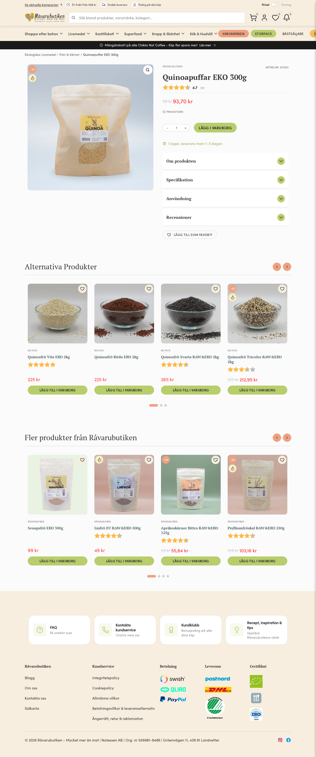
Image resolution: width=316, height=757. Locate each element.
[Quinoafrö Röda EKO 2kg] (124, 315)
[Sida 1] (153, 405)
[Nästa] (287, 267)
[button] (147, 70)
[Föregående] (277, 267)
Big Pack (32, 350)
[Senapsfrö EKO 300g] (57, 486)
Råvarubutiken (173, 66)
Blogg (30, 677)
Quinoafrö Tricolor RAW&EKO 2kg (255, 359)
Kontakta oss (35, 698)
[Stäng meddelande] (214, 45)
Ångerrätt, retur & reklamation (117, 718)
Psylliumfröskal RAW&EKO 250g (256, 528)
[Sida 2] (161, 405)
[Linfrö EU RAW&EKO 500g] (124, 486)
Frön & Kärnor (69, 54)
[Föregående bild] (101, 486)
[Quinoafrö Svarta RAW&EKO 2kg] (191, 315)
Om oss (31, 687)
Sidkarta (32, 708)
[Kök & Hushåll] (216, 33)
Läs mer (205, 45)
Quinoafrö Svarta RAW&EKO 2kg (190, 356)
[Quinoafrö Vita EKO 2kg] (57, 315)
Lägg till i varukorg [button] (58, 390)
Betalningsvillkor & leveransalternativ (123, 708)
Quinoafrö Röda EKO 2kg (116, 356)
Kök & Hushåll (201, 33)
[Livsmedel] (88, 33)
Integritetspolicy (105, 677)
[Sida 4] (168, 576)
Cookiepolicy (103, 687)
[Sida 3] (165, 405)
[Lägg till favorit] (82, 289)
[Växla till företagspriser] (275, 4)
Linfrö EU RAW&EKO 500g (117, 528)
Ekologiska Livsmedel (40, 54)
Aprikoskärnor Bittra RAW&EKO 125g (189, 530)
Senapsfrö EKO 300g (45, 528)
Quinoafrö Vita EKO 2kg (49, 356)
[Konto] (264, 17)
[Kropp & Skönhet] (183, 33)
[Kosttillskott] (117, 33)
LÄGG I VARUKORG (215, 127)
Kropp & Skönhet (166, 33)
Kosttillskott (104, 33)
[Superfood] (145, 33)
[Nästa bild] (147, 486)
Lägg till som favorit (193, 234)
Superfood (133, 33)
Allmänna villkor (105, 698)
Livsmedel (76, 33)
